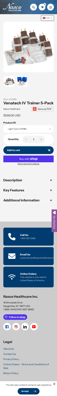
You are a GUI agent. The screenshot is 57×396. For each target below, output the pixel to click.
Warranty (8, 348)
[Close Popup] (54, 384)
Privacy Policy (11, 359)
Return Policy (10, 373)
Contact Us (9, 353)
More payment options (28, 163)
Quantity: (13, 139)
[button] (47, 18)
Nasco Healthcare (11, 109)
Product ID (9, 122)
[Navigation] (50, 7)
